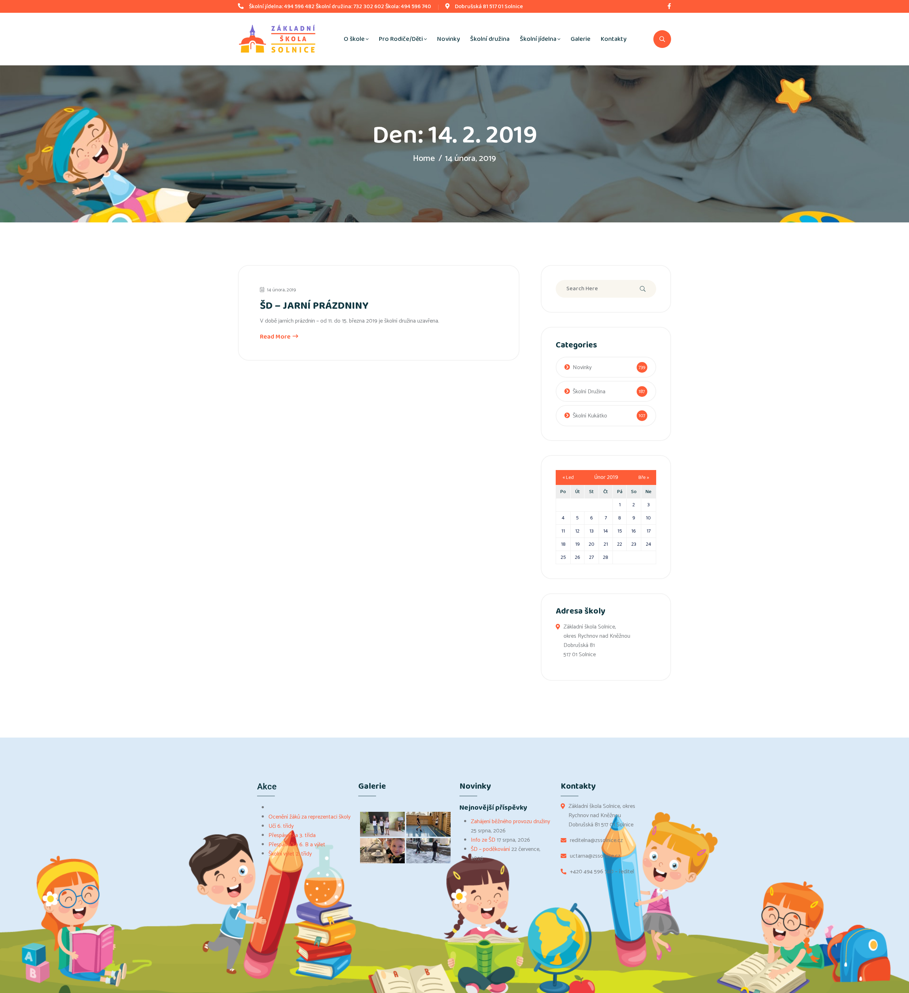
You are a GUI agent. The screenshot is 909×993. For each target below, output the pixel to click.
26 (577, 557)
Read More (276, 337)
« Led (568, 477)
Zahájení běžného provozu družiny (510, 821)
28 (605, 557)
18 (563, 544)
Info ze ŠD (483, 840)
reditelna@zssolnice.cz (596, 840)
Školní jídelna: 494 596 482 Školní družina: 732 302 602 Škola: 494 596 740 (340, 6)
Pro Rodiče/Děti (401, 39)
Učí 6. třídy (281, 826)
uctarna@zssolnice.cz (595, 856)
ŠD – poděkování (490, 849)
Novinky (448, 39)
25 (563, 557)
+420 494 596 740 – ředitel (602, 871)
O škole (354, 39)
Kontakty (613, 39)
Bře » (643, 477)
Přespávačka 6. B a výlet (296, 844)
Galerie (580, 39)
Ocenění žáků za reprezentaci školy (309, 817)
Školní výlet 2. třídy (290, 854)
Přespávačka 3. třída (292, 835)
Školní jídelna (538, 39)
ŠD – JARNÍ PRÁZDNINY (314, 305)
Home (424, 159)
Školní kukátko (590, 416)
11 (563, 531)
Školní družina (490, 39)
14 (605, 531)
